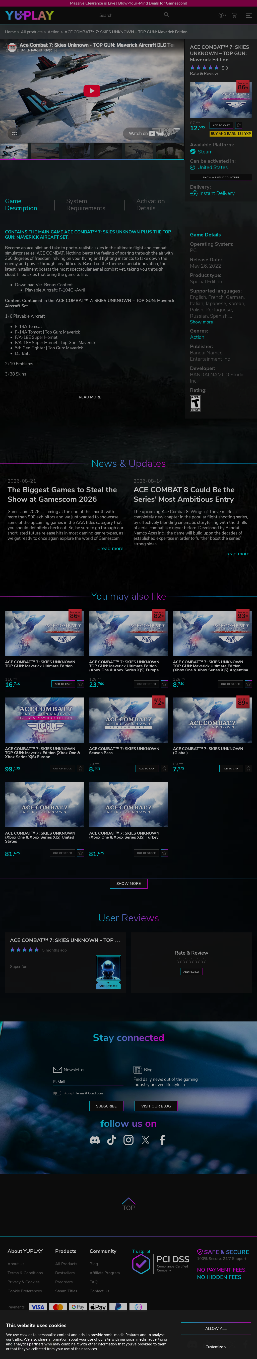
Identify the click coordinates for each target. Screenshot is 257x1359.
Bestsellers (65, 1272)
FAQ (94, 1282)
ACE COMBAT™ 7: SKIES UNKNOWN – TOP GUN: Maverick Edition (88, 940)
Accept (83, 1093)
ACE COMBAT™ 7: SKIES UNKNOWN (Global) (208, 751)
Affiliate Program (105, 1272)
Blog (94, 1263)
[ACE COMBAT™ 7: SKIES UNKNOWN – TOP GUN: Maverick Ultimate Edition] (44, 633)
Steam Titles (66, 1291)
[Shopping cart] (234, 15)
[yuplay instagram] (128, 1140)
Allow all (216, 1328)
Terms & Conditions (89, 1093)
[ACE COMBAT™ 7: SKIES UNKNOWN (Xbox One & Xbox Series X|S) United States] (44, 804)
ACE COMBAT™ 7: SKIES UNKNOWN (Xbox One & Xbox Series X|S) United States (40, 837)
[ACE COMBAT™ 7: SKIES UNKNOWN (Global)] (212, 720)
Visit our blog (156, 1106)
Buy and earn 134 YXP (231, 134)
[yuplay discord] (95, 1140)
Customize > (216, 1346)
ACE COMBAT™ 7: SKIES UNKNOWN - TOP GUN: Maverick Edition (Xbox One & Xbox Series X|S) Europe (42, 753)
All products (32, 32)
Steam (205, 151)
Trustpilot (141, 1251)
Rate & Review (204, 73)
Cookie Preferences (25, 1291)
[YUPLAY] (29, 15)
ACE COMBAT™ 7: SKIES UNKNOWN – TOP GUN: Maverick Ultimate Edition (41, 664)
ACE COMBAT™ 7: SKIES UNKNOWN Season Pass (124, 751)
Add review (191, 971)
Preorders (64, 1282)
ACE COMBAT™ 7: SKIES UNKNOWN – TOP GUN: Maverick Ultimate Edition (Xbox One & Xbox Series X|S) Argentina (210, 666)
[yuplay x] (146, 1140)
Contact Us (99, 1291)
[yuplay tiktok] (112, 1140)
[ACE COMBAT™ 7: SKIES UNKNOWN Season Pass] (128, 720)
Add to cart (221, 125)
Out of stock (146, 684)
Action (53, 32)
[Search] (166, 14)
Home (10, 32)
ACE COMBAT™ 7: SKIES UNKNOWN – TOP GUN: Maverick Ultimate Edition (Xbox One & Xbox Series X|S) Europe (125, 666)
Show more (201, 322)
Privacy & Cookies (24, 1282)
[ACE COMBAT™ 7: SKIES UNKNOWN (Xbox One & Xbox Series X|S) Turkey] (128, 804)
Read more (90, 397)
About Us (16, 1263)
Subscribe (106, 1106)
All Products (66, 1263)
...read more (110, 548)
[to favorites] (238, 125)
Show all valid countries (221, 177)
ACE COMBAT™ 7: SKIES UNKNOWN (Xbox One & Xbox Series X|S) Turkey (124, 835)
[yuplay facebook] (162, 1140)
